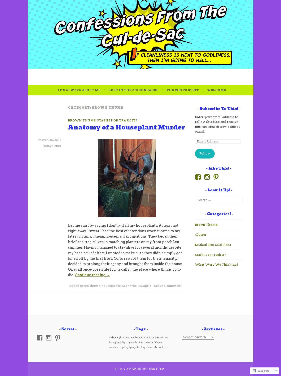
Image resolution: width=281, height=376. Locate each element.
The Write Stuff (182, 90)
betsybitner (52, 146)
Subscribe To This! (219, 109)
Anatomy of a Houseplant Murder (126, 127)
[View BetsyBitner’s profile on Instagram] (49, 338)
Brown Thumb (82, 120)
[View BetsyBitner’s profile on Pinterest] (58, 338)
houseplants (111, 286)
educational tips (146, 337)
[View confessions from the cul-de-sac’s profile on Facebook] (40, 338)
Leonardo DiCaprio (136, 286)
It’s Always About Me (79, 90)
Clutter (200, 234)
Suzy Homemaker (149, 347)
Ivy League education (132, 342)
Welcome (216, 90)
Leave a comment (168, 286)
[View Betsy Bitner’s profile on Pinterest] (216, 177)
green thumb (90, 286)
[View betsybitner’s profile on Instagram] (207, 177)
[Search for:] (219, 200)
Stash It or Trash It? (117, 120)
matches (113, 347)
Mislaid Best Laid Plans (213, 245)
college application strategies (123, 337)
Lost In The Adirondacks (133, 90)
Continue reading (92, 275)
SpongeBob (134, 347)
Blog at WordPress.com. (140, 369)
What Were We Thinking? (216, 264)
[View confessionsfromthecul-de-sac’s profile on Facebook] (198, 177)
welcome (163, 347)
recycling (123, 347)
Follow (204, 153)
